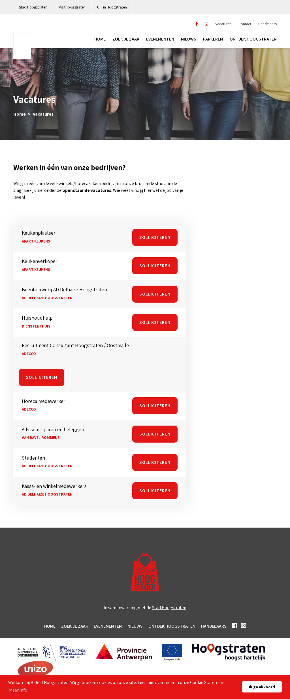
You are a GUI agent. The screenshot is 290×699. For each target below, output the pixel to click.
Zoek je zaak (125, 39)
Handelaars (267, 23)
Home (100, 39)
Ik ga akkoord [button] (262, 686)
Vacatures (223, 23)
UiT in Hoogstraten (112, 7)
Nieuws (188, 39)
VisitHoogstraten (72, 7)
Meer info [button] (18, 690)
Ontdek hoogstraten (253, 39)
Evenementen (160, 39)
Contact (244, 23)
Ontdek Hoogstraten (171, 626)
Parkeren (213, 39)
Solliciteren (154, 237)
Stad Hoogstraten (33, 7)
